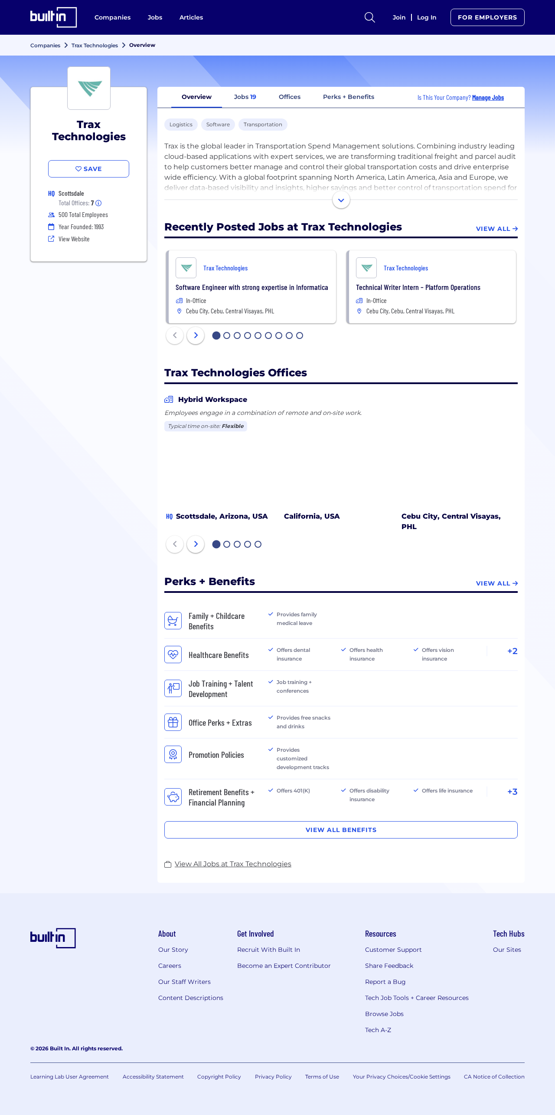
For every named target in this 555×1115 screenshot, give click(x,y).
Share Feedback (389, 966)
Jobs (155, 17)
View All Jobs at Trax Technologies (233, 864)
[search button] (370, 17)
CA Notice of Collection (494, 1076)
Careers (169, 966)
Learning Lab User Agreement (69, 1076)
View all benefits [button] (341, 830)
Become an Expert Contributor (284, 966)
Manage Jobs (488, 97)
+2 (512, 651)
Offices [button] (289, 97)
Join (399, 17)
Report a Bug (385, 982)
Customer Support (393, 950)
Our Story (173, 950)
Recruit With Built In (268, 950)
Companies (113, 17)
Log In (427, 17)
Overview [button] (197, 97)
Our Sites (507, 950)
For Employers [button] (487, 17)
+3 (512, 791)
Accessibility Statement (153, 1076)
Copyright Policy (219, 1076)
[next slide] (195, 335)
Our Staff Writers (184, 982)
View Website (74, 238)
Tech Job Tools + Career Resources (417, 998)
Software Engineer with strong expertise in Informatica (252, 287)
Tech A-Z (378, 1030)
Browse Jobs (384, 1014)
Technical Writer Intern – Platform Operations (418, 287)
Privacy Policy (273, 1076)
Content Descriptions (190, 998)
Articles (191, 17)
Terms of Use (322, 1076)
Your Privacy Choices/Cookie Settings (402, 1076)
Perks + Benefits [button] (348, 97)
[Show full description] (341, 199)
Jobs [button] (245, 97)
